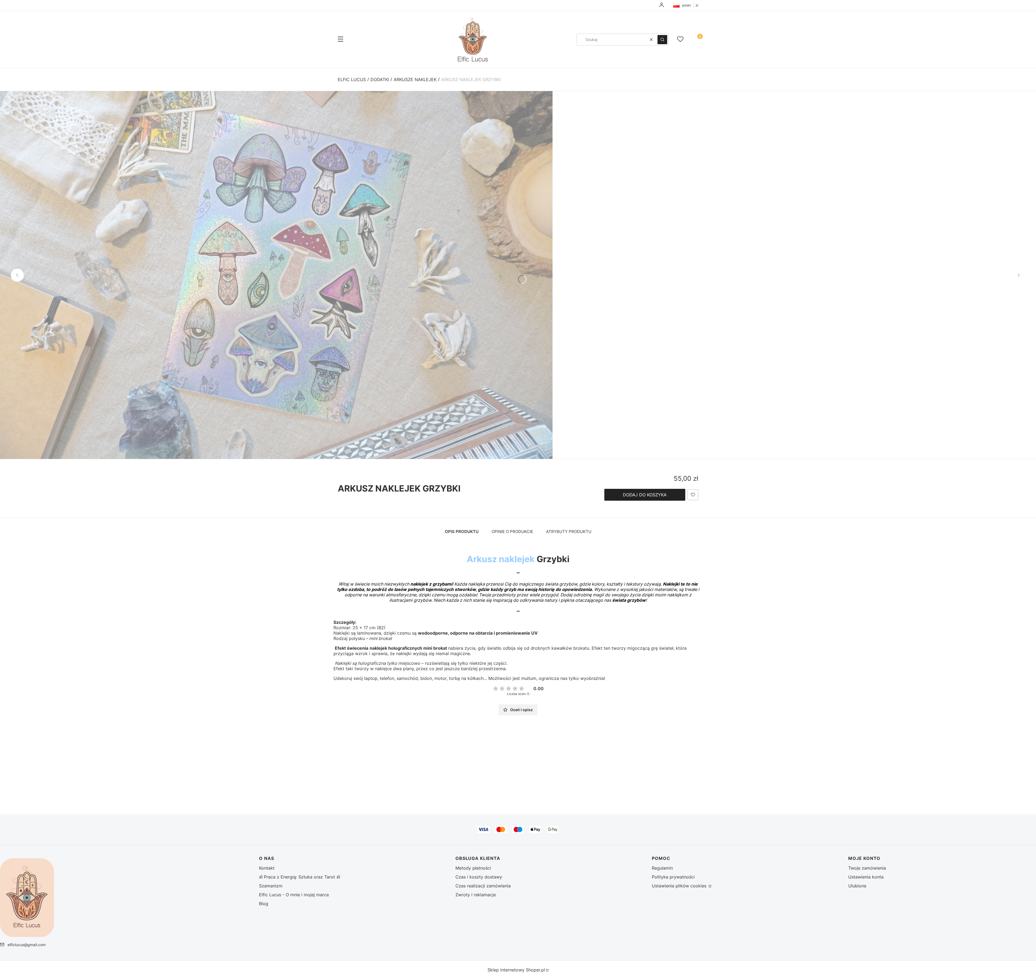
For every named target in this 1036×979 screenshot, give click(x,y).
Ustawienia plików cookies (680, 885)
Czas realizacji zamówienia (483, 885)
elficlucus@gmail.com (27, 944)
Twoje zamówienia (867, 868)
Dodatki (379, 79)
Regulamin (662, 868)
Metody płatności (473, 868)
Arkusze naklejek (415, 79)
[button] (340, 39)
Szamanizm (270, 885)
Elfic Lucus (352, 79)
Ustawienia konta (866, 877)
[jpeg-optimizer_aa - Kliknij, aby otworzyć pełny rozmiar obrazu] (276, 275)
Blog (263, 903)
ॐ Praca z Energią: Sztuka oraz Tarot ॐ (299, 877)
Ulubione (857, 885)
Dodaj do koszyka (645, 494)
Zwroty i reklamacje (475, 894)
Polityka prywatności (673, 877)
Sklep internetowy (516, 970)
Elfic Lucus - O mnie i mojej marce (294, 894)
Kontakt (267, 868)
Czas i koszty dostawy (478, 877)
